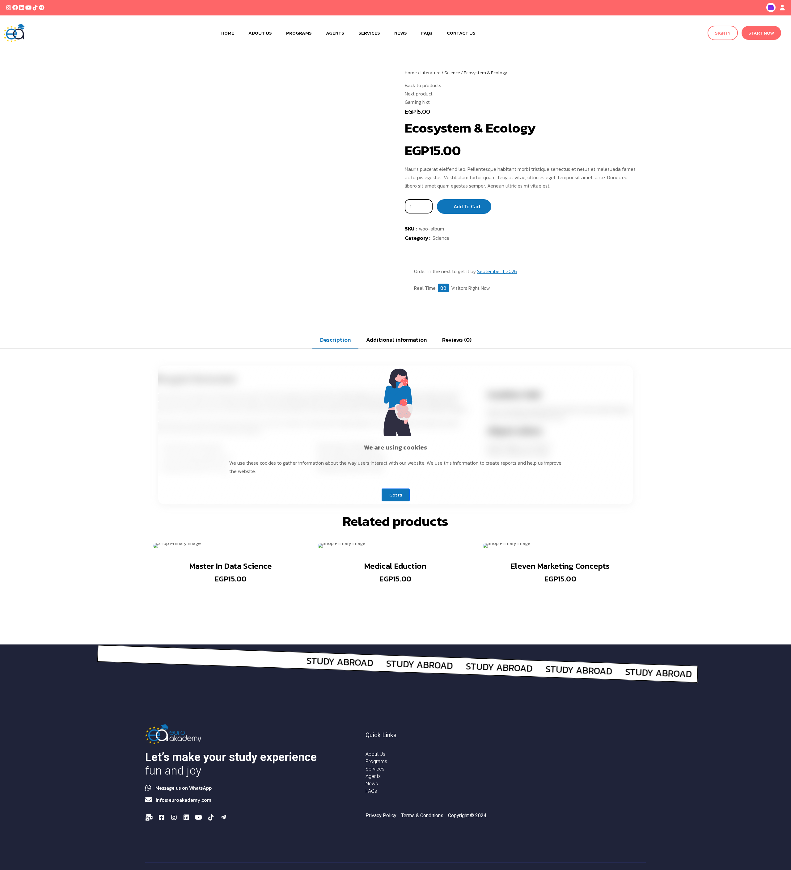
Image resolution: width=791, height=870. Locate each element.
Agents (373, 776)
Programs (376, 761)
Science (452, 72)
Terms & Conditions (422, 815)
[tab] (335, 340)
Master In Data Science (230, 566)
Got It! (395, 495)
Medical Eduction (395, 566)
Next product (419, 93)
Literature (431, 72)
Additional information (396, 340)
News (372, 784)
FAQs (371, 791)
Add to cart (467, 206)
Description (335, 340)
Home (411, 72)
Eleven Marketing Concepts (560, 566)
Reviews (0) (457, 340)
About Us (375, 754)
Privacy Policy (381, 815)
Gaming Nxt (417, 102)
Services (375, 769)
